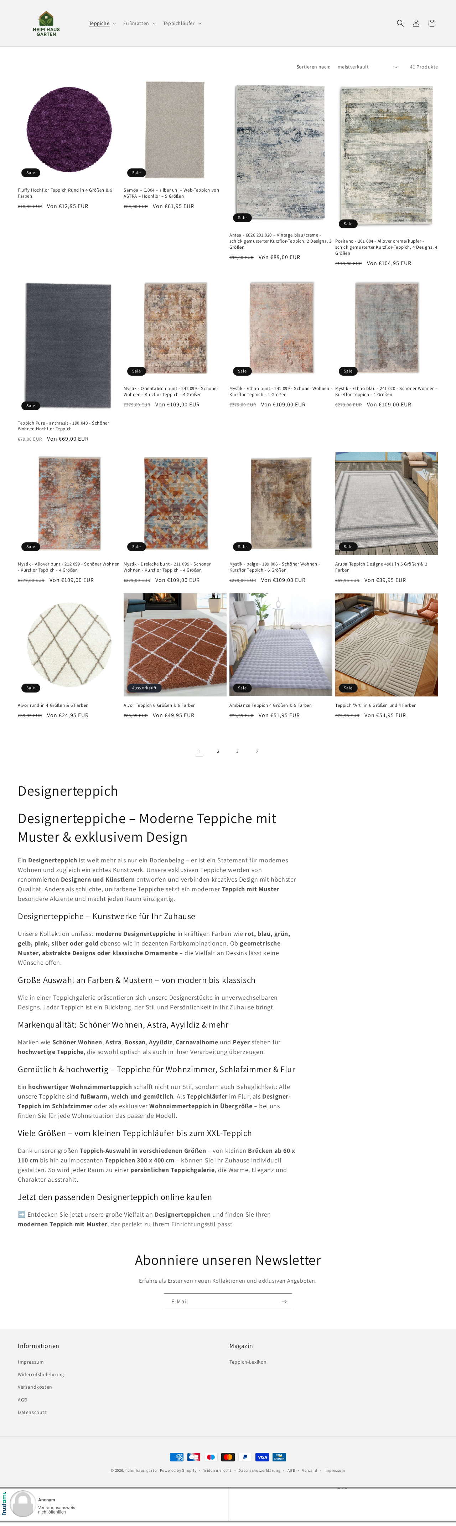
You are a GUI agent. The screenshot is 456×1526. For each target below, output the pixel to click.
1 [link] (199, 751)
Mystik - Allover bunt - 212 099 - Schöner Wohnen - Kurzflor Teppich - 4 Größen (69, 567)
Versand (309, 1470)
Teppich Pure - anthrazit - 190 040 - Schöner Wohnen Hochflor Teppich (63, 426)
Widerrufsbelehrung (41, 1374)
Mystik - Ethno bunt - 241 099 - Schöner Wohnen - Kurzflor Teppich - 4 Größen (280, 391)
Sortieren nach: (313, 67)
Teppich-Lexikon (248, 1362)
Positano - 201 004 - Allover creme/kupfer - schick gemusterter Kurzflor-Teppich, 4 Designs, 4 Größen (386, 247)
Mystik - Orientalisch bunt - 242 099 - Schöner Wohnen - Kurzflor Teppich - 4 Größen (171, 391)
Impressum (31, 1362)
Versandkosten (35, 1387)
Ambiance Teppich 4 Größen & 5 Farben (270, 705)
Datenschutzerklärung (259, 1470)
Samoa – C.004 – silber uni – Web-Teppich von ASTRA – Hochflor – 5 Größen (171, 193)
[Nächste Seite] (257, 751)
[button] (102, 23)
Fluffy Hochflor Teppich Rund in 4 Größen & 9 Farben (65, 193)
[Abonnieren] (284, 1301)
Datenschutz (32, 1412)
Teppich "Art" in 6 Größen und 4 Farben (376, 705)
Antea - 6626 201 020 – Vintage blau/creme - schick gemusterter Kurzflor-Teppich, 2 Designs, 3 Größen (280, 241)
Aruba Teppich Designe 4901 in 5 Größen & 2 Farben (381, 567)
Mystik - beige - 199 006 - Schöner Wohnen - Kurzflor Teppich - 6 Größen (274, 567)
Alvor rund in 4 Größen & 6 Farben (53, 705)
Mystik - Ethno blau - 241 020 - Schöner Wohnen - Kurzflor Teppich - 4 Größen (386, 391)
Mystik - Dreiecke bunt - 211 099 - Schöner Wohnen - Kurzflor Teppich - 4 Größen (167, 567)
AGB (22, 1399)
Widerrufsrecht (217, 1470)
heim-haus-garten (142, 1470)
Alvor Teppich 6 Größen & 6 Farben (160, 705)
